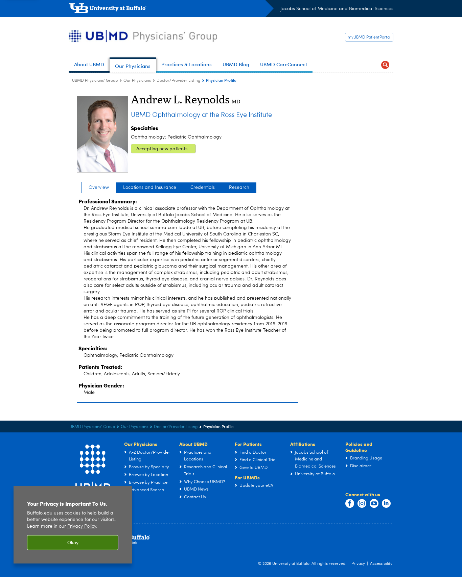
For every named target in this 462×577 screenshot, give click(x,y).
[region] (73, 524)
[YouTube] (374, 503)
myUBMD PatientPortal (369, 37)
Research (239, 187)
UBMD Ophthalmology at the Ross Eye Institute (201, 115)
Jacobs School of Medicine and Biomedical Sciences (336, 8)
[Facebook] (349, 503)
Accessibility (381, 564)
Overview (99, 187)
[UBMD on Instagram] (361, 503)
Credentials (202, 187)
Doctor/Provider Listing (178, 81)
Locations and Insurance (149, 187)
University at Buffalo (290, 564)
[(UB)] (171, 9)
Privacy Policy (81, 526)
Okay (72, 542)
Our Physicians (137, 81)
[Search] (385, 65)
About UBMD (193, 444)
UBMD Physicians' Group (95, 81)
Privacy (358, 564)
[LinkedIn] (386, 503)
